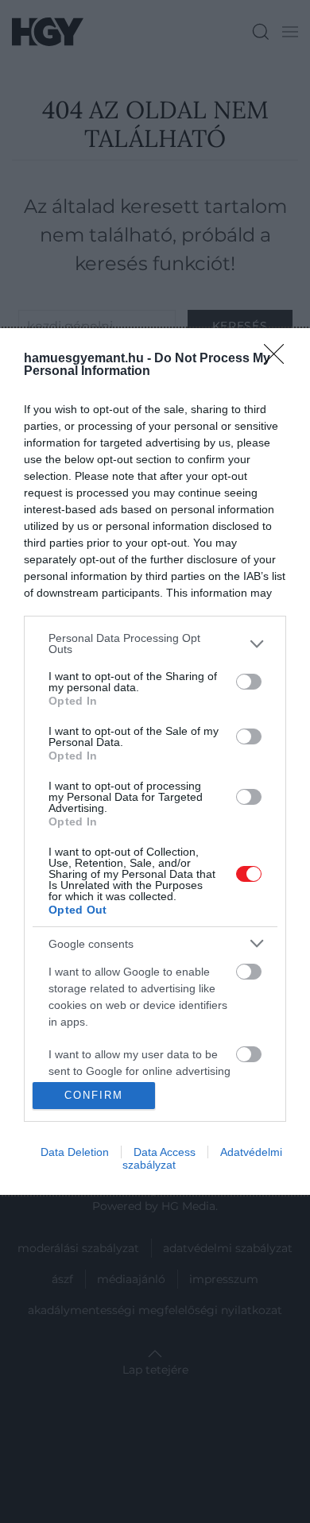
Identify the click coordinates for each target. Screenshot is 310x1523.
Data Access (165, 1152)
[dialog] (155, 761)
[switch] (249, 682)
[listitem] (155, 643)
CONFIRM (93, 1095)
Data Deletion (75, 1152)
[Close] (279, 359)
